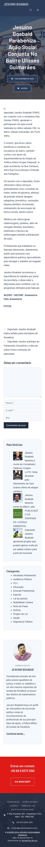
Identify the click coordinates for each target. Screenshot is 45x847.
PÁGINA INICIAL (13, 802)
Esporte (17, 594)
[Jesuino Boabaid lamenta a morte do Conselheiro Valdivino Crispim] (17, 456)
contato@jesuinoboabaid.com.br (24, 828)
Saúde (16, 618)
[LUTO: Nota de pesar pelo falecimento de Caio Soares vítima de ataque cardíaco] (17, 475)
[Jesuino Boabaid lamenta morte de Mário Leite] (17, 498)
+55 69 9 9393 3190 (24, 822)
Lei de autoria (20, 598)
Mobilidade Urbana (23, 602)
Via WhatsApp (22, 781)
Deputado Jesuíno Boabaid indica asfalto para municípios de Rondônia (21, 333)
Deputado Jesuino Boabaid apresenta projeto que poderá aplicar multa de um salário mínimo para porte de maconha (25, 541)
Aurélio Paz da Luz (29, 841)
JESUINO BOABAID (16, 4)
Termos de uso (28, 806)
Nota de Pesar (20, 606)
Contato (14, 806)
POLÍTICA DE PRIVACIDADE (22, 810)
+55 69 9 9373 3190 (22, 771)
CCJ (15, 583)
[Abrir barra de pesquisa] (30, 10)
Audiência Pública (22, 579)
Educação (18, 587)
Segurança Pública (22, 621)
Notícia (16, 610)
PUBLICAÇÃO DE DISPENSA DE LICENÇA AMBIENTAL (25, 518)
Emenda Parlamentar (23, 590)
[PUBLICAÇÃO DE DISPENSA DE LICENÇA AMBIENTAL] (17, 514)
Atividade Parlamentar (24, 575)
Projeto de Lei (20, 614)
